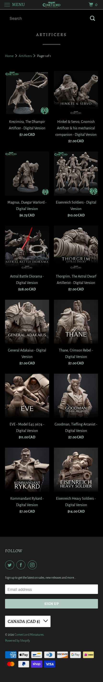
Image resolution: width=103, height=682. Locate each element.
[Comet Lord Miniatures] (51, 4)
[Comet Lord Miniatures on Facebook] (21, 565)
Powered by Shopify (17, 640)
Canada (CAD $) (24, 621)
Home (9, 56)
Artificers (25, 56)
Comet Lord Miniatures (29, 634)
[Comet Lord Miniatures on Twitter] (10, 565)
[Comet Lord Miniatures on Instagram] (33, 565)
